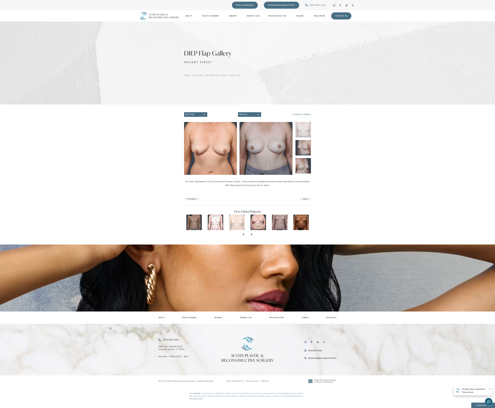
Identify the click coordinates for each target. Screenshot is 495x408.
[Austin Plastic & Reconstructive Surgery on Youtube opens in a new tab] (346, 5)
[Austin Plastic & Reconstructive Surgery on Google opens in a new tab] (353, 5)
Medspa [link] (233, 16)
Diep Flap (235, 75)
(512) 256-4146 (195, 399)
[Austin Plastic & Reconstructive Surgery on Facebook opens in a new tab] (340, 5)
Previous (191, 199)
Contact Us (341, 16)
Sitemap (265, 381)
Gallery (198, 75)
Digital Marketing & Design (325, 381)
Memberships (315, 351)
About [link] (188, 16)
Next (305, 199)
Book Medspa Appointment (281, 5)
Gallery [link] (300, 16)
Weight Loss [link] (253, 16)
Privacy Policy (252, 381)
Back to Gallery (302, 114)
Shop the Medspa (245, 5)
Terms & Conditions (235, 381)
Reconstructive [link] (277, 16)
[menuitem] (189, 16)
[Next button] (252, 235)
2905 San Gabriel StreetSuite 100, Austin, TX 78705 (171, 348)
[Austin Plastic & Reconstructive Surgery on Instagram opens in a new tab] (334, 5)
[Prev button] (243, 235)
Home (187, 75)
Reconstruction (215, 75)
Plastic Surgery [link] (210, 16)
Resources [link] (319, 16)
